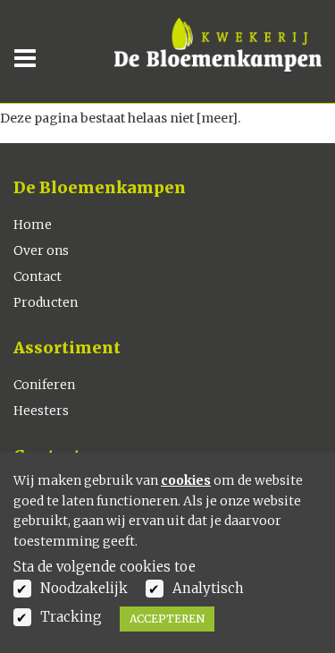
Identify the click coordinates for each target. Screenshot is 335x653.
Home (32, 224)
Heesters (41, 411)
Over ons (41, 250)
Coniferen (44, 385)
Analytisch (208, 588)
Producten (45, 302)
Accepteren (167, 618)
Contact (37, 276)
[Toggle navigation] (30, 58)
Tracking (71, 616)
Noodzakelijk (84, 588)
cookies (186, 480)
